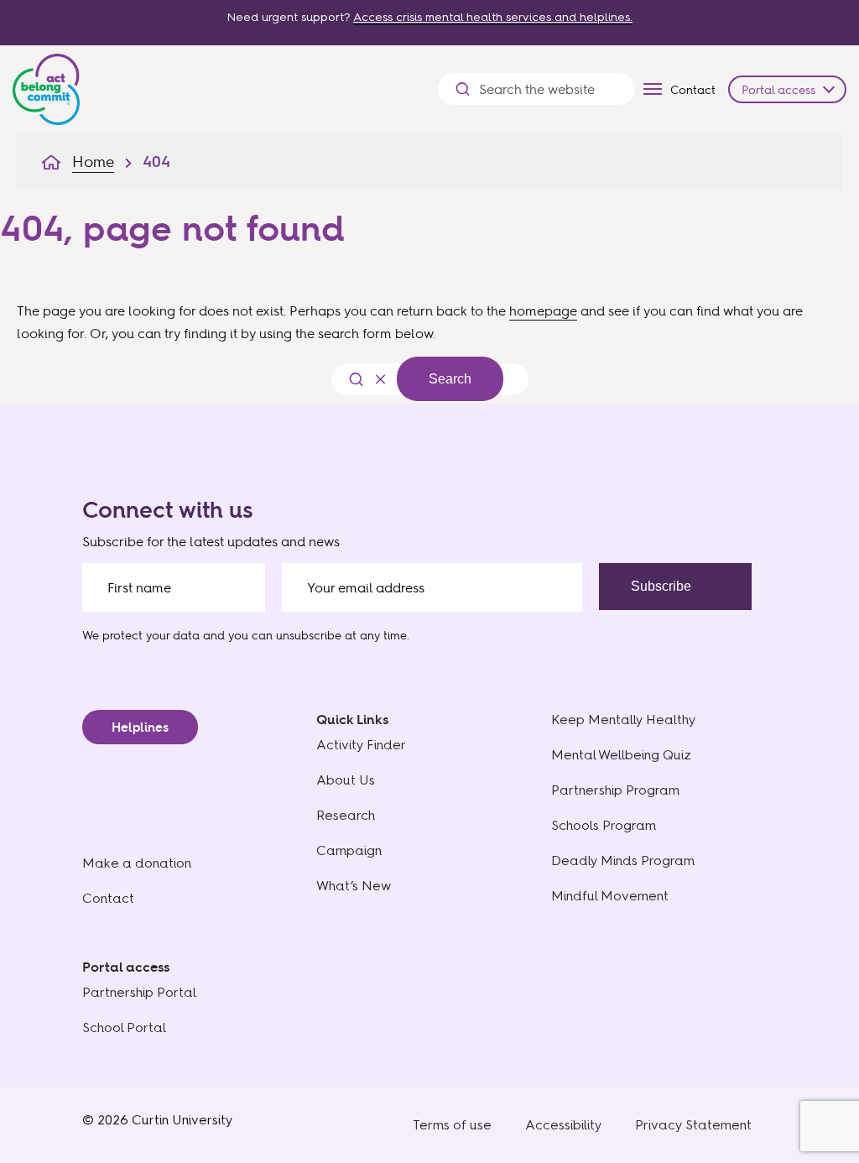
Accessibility (563, 1125)
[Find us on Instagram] (672, 597)
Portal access (778, 89)
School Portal (124, 1027)
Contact (693, 89)
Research (345, 815)
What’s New (353, 886)
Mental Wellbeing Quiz (621, 755)
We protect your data (141, 635)
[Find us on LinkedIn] (742, 597)
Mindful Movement (610, 896)
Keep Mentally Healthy (623, 720)
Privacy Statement (693, 1125)
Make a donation (136, 863)
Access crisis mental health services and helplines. (493, 17)
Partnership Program (615, 790)
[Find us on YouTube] (707, 597)
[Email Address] (432, 587)
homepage (543, 310)
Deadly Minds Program (623, 860)
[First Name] (173, 587)
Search (450, 379)
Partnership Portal (139, 992)
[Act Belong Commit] (46, 85)
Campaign (349, 850)
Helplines (140, 727)
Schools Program (603, 825)
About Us (345, 780)
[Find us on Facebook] (636, 597)
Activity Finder (361, 745)
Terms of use (452, 1125)
